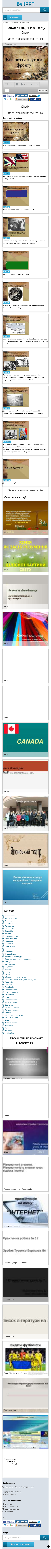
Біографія (9, 931)
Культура (8, 962)
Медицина (9, 967)
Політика (8, 985)
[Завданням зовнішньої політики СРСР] (16, 196)
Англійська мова (11, 923)
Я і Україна (9, 1033)
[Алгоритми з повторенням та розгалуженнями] (25, 1432)
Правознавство (11, 990)
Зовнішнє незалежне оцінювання (18, 959)
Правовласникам (12, 1507)
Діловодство (10, 946)
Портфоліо (9, 987)
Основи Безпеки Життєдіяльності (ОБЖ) (21, 979)
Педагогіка (9, 982)
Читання (8, 1030)
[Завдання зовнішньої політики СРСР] (16, 261)
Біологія (8, 934)
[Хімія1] (25, 777)
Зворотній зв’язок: (19, 1487)
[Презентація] (25, 1285)
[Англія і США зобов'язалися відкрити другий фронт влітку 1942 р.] (16, 162)
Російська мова (11, 1002)
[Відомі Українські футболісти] (25, 1358)
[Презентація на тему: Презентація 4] (25, 1174)
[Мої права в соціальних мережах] (25, 1211)
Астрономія (9, 929)
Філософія (9, 1025)
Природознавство (12, 992)
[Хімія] (25, 518)
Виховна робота (11, 936)
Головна (5, 22)
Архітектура (9, 926)
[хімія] (25, 703)
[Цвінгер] (25, 1100)
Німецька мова (11, 972)
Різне (7, 997)
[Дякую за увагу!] (16, 469)
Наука (7, 974)
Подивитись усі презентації (10, 1460)
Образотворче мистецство (15, 977)
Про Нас (8, 1504)
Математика (10, 964)
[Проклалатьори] (25, 1395)
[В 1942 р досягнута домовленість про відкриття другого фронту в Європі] (16, 292)
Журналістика (10, 954)
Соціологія (9, 1005)
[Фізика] (25, 1137)
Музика (8, 969)
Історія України (11, 918)
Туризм (8, 1012)
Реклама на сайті (12, 1509)
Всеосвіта (9, 1512)
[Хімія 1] (25, 592)
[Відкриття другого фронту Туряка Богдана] (16, 131)
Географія (9, 941)
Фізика (7, 1020)
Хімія (7, 1028)
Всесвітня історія (11, 939)
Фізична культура (12, 1023)
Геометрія (9, 944)
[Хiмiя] (25, 555)
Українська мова (11, 1018)
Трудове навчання (12, 1010)
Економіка (9, 951)
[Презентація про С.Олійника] (25, 1248)
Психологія (9, 995)
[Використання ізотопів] (25, 1064)
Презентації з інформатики (19, 22)
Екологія (8, 949)
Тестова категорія (12, 1007)
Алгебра (8, 921)
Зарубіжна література (13, 956)
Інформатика (10, 916)
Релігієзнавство (11, 1000)
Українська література (14, 1015)
